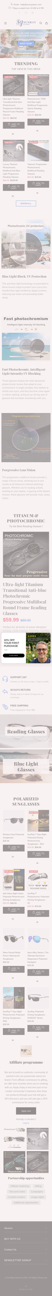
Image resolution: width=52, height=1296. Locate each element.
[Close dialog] (48, 635)
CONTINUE (13, 655)
